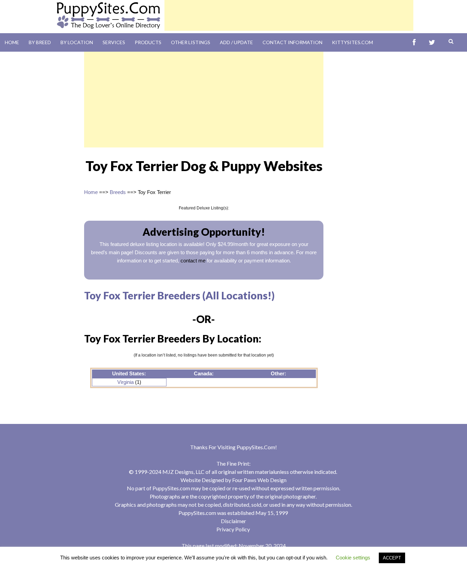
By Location (77, 42)
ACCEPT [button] (392, 557)
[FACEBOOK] (414, 42)
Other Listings (190, 42)
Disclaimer (233, 521)
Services (114, 42)
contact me (193, 260)
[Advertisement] (288, 15)
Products (148, 42)
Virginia (125, 382)
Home (12, 42)
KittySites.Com (352, 42)
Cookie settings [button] (353, 557)
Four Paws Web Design (259, 480)
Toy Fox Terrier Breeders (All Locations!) (179, 295)
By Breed (40, 42)
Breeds (118, 192)
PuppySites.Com (256, 447)
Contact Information (292, 42)
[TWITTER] (432, 42)
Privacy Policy (233, 529)
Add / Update (236, 42)
